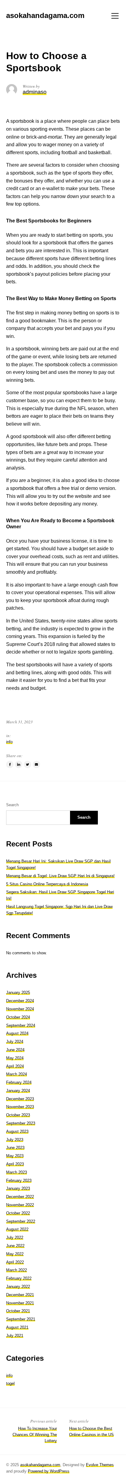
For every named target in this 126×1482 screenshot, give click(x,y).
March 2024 (16, 1074)
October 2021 (18, 1311)
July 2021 (14, 1335)
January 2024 (18, 1090)
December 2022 (20, 1196)
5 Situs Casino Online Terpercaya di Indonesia (47, 884)
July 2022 (14, 1237)
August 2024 (17, 1033)
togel (10, 1383)
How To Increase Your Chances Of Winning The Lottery (35, 1434)
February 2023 (18, 1180)
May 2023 (15, 1156)
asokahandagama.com (40, 1464)
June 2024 (15, 1050)
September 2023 (20, 1123)
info (9, 741)
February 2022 (18, 1278)
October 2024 (18, 1017)
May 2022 (15, 1254)
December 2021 (20, 1294)
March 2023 (16, 1172)
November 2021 (20, 1303)
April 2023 (15, 1164)
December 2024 (20, 1000)
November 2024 (20, 1009)
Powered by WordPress (48, 1471)
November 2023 (20, 1106)
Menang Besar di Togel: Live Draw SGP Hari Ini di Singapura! (60, 876)
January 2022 (18, 1286)
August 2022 (17, 1229)
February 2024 (18, 1082)
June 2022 (15, 1245)
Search (12, 805)
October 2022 (18, 1213)
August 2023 (17, 1131)
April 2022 (15, 1262)
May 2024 (15, 1058)
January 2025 (18, 992)
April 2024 (15, 1066)
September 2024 (20, 1025)
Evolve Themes (100, 1464)
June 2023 (15, 1147)
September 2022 (20, 1221)
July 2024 (14, 1041)
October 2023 (18, 1115)
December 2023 (20, 1099)
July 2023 (14, 1139)
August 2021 (17, 1327)
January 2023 (18, 1188)
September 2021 (20, 1319)
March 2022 (16, 1270)
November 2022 (20, 1205)
